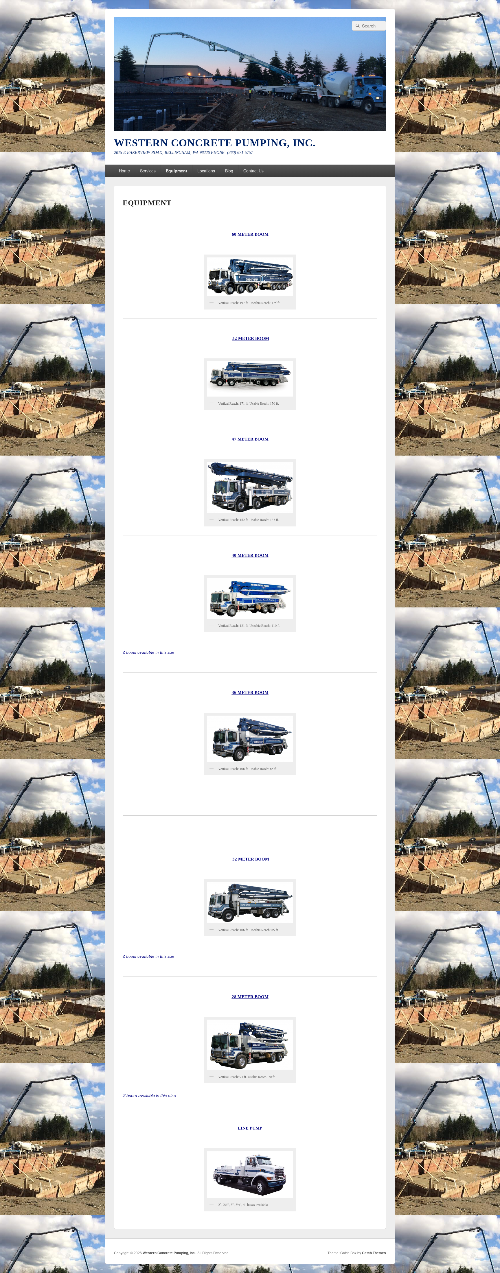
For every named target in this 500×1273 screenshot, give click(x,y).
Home (124, 171)
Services (148, 171)
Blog (229, 171)
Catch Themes (374, 1252)
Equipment (176, 171)
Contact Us (253, 171)
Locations (206, 171)
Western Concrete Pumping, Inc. (215, 143)
